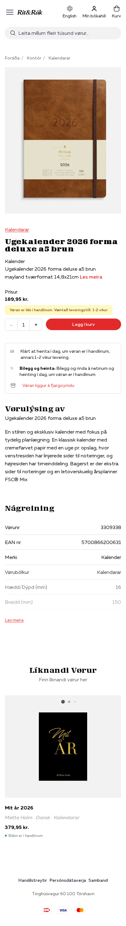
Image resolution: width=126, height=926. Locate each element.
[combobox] (67, 33)
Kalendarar (59, 58)
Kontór (34, 58)
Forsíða (12, 58)
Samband (98, 880)
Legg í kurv (83, 324)
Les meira (91, 277)
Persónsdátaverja (68, 880)
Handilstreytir (32, 880)
